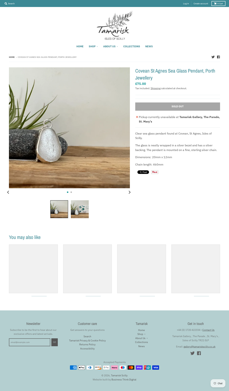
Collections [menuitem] (131, 46)
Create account (201, 3)
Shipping (155, 88)
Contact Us (208, 330)
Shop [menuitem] (92, 46)
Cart (220, 3)
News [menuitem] (149, 46)
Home (12, 57)
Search (87, 336)
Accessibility (87, 348)
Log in (186, 3)
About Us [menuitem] (109, 46)
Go (54, 342)
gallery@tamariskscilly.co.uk (199, 346)
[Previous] (9, 192)
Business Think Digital (123, 379)
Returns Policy (87, 344)
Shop (140, 334)
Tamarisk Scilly (119, 375)
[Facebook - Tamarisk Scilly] (218, 57)
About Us (140, 338)
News (141, 346)
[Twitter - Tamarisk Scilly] (213, 57)
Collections (141, 342)
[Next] (129, 192)
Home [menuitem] (80, 46)
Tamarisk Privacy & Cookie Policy (87, 340)
